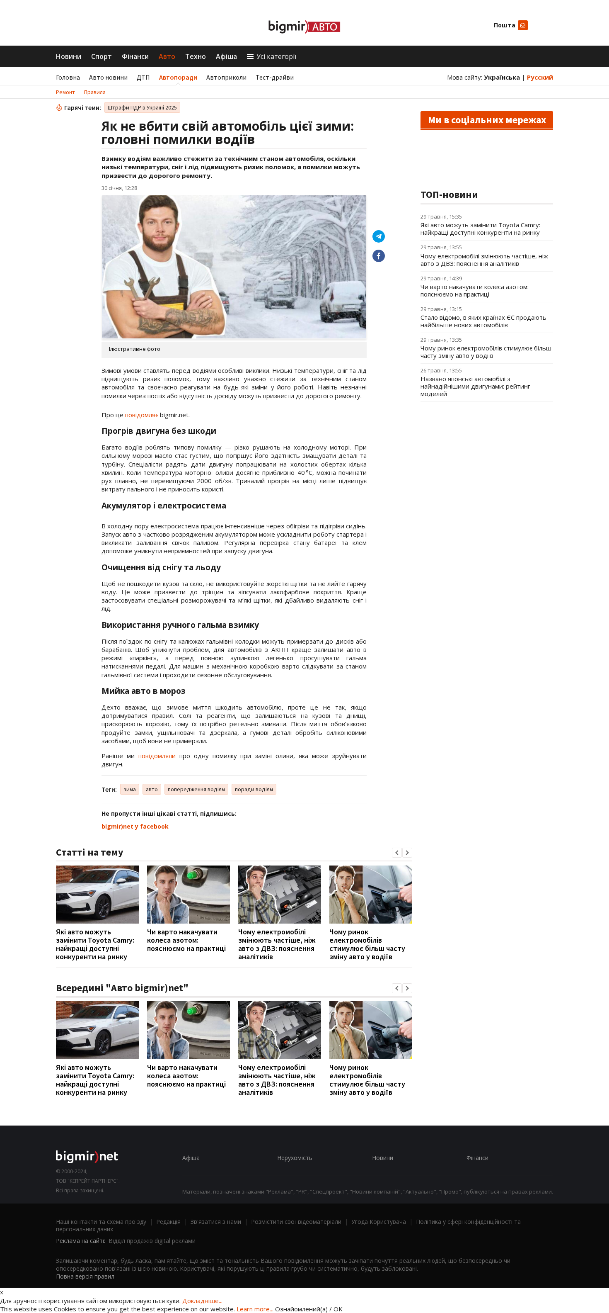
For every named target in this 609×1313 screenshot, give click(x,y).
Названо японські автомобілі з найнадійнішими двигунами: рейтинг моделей (475, 386)
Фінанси (135, 56)
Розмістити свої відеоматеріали (296, 1221)
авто (152, 789)
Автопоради (178, 77)
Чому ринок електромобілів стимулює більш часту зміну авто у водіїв (367, 944)
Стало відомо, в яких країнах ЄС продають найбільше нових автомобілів (483, 321)
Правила (95, 92)
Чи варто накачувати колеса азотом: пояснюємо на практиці (186, 940)
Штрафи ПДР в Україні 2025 (142, 107)
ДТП (143, 77)
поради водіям (254, 789)
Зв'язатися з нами (216, 1221)
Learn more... (255, 1309)
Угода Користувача (378, 1221)
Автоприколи (226, 77)
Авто (167, 56)
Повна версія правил (85, 1276)
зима (129, 789)
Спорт (101, 56)
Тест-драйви (275, 77)
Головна (68, 77)
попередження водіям (196, 789)
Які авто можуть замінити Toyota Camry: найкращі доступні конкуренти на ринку (95, 944)
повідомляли (157, 755)
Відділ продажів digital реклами (152, 1241)
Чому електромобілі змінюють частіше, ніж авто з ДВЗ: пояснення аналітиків (277, 944)
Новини (68, 56)
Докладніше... (202, 1300)
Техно (195, 56)
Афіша (226, 56)
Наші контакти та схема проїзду (101, 1221)
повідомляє (141, 415)
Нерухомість (294, 1158)
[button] (397, 853)
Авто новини (108, 77)
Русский (540, 77)
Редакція (168, 1221)
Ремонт (65, 92)
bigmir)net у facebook (135, 826)
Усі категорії (276, 56)
